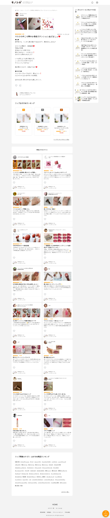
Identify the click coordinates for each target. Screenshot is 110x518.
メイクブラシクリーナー (44, 482)
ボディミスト (63, 482)
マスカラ (51, 464)
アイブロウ (56, 467)
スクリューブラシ (32, 482)
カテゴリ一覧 (51, 508)
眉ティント (48, 470)
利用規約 (49, 512)
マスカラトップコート (20, 467)
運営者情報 (42, 512)
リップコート (18, 479)
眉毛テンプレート (62, 470)
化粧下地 (17, 461)
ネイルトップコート (34, 473)
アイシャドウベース (47, 467)
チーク (32, 461)
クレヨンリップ (50, 476)
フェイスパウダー (46, 461)
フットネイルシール (56, 473)
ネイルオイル (18, 476)
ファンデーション (24, 461)
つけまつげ (33, 470)
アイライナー (30, 467)
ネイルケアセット (31, 476)
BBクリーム (24, 464)
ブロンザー (18, 464)
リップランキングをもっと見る (61, 139)
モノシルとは (59, 508)
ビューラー (25, 479)
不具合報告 (67, 512)
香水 (21, 485)
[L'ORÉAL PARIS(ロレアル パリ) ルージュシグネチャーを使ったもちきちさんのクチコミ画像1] (21, 24)
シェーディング (62, 461)
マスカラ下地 (57, 464)
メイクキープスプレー (37, 479)
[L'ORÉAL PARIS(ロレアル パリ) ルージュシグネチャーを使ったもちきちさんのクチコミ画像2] (34, 24)
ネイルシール (24, 473)
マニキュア (18, 473)
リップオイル (58, 476)
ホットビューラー (19, 470)
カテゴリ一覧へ (65, 492)
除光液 (24, 476)
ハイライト (54, 461)
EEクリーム (45, 464)
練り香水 (17, 485)
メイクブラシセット (49, 479)
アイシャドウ (38, 467)
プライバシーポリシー (58, 512)
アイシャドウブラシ (60, 479)
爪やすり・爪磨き (41, 476)
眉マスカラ (54, 470)
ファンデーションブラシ (21, 482)
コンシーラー (37, 461)
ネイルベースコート (45, 473)
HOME (55, 504)
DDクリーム (38, 464)
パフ (30, 479)
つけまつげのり (40, 470)
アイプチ (27, 470)
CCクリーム (31, 464)
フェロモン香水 (55, 482)
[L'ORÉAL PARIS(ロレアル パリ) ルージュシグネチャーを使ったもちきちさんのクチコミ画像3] (48, 24)
